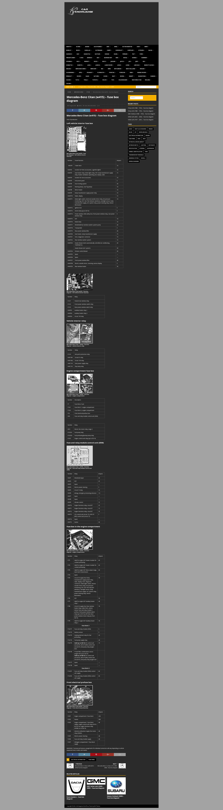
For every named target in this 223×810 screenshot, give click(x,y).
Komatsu (69, 65)
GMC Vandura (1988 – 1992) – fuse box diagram (141, 114)
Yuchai (68, 83)
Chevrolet (119, 50)
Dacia (150, 50)
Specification (133, 148)
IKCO (78, 61)
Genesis (89, 57)
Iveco (104, 61)
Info (144, 138)
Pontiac (112, 72)
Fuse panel (92, 759)
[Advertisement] (111, 32)
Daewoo (69, 54)
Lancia (97, 65)
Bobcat (68, 50)
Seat (113, 76)
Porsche (122, 72)
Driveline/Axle (143, 132)
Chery (109, 50)
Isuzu (95, 61)
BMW (146, 46)
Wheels (143, 158)
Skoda (122, 76)
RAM (131, 72)
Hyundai (69, 61)
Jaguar (113, 61)
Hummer (144, 57)
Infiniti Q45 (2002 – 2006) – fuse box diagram (140, 117)
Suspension (150, 148)
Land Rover (108, 65)
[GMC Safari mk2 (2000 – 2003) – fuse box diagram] (96, 781)
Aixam (87, 46)
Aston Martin (127, 46)
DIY (136, 132)
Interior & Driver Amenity (136, 142)
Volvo (104, 80)
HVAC (139, 138)
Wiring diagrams (134, 161)
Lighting (143, 145)
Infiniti (86, 61)
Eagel (116, 54)
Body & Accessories (140, 129)
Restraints (152, 145)
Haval (125, 57)
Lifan (127, 65)
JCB (130, 61)
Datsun (97, 54)
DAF (78, 54)
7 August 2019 (72, 105)
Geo (98, 57)
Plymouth (100, 72)
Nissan (142, 69)
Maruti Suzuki (149, 65)
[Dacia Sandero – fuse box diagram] (76, 786)
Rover (79, 76)
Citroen (141, 50)
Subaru (152, 76)
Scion (105, 76)
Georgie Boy (108, 57)
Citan (86, 105)
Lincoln (136, 65)
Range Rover (141, 72)
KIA (144, 61)
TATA (77, 80)
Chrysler (130, 50)
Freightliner (70, 57)
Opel (80, 72)
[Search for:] (146, 87)
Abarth (68, 46)
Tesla (86, 80)
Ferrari (124, 54)
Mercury (93, 69)
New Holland (130, 69)
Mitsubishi (117, 69)
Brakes (151, 129)
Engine (148, 135)
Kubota (79, 65)
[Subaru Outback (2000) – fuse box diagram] (116, 785)
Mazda (68, 69)
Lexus (119, 65)
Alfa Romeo (98, 46)
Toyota (95, 80)
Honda (134, 57)
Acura (78, 46)
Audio (130, 129)
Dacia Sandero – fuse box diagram (75, 798)
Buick (78, 50)
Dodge (107, 54)
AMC (108, 46)
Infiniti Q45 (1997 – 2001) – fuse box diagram (140, 119)
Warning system (134, 158)
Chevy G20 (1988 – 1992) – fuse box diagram (140, 111)
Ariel (116, 46)
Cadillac (87, 50)
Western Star (136, 80)
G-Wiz (81, 57)
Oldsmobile (70, 72)
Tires (146, 151)
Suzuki (68, 80)
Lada (89, 65)
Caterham (98, 50)
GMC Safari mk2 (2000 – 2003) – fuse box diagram (95, 787)
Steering (142, 148)
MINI (109, 69)
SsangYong (142, 76)
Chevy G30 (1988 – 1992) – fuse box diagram (140, 108)
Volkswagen (123, 80)
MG (102, 69)
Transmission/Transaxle (136, 155)
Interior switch (133, 145)
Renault (69, 76)
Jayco (122, 61)
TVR (112, 80)
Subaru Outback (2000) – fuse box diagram (115, 797)
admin (80, 105)
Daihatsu (87, 54)
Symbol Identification (135, 151)
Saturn (96, 76)
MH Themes (97, 806)
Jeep (136, 61)
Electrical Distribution (78, 759)
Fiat (133, 54)
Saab (87, 76)
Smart (131, 76)
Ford (141, 54)
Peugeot (90, 72)
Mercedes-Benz (81, 69)
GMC (117, 57)
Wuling (147, 80)
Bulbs (130, 132)
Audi (138, 46)
